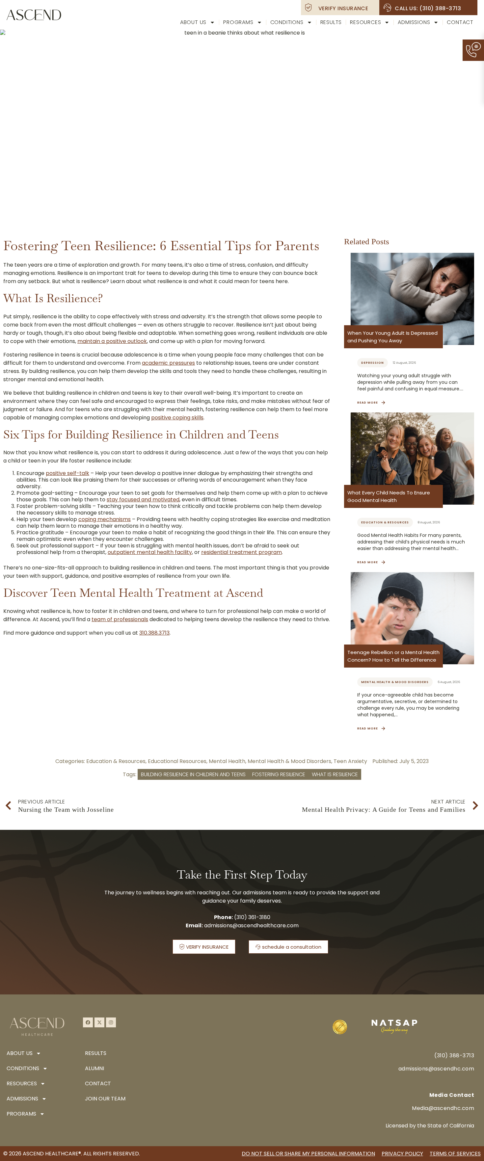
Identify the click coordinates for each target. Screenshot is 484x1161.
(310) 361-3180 (252, 917)
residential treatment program (241, 552)
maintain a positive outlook (112, 341)
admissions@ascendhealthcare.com (251, 925)
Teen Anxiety (350, 761)
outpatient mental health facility (150, 552)
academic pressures (168, 363)
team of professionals (120, 619)
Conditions (287, 22)
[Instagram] (111, 1022)
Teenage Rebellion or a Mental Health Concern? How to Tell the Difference (393, 656)
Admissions (414, 22)
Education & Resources (116, 761)
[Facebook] (88, 1022)
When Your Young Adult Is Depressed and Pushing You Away (392, 337)
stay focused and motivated (143, 499)
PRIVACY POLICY (402, 1153)
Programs (238, 22)
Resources (365, 22)
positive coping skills (177, 417)
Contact (460, 22)
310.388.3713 (154, 633)
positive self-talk (67, 473)
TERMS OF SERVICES (455, 1153)
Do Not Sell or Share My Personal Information (308, 1153)
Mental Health (227, 761)
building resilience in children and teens (193, 774)
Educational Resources (177, 761)
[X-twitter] (99, 1022)
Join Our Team (105, 1098)
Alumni (94, 1068)
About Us (193, 22)
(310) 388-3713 (454, 1055)
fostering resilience (278, 774)
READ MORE (367, 403)
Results (331, 22)
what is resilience (335, 774)
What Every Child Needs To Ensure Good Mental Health (388, 496)
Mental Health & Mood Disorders (289, 761)
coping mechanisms (104, 519)
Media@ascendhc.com (443, 1108)
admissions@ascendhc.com (436, 1068)
